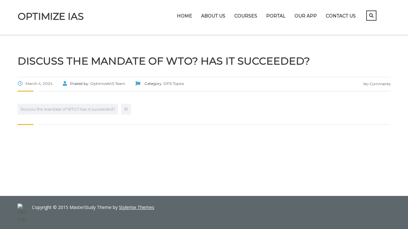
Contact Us (341, 16)
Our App (306, 16)
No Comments (376, 83)
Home (184, 16)
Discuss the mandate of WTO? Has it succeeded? (68, 109)
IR (126, 109)
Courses (245, 16)
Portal (276, 16)
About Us (213, 16)
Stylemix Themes (136, 207)
